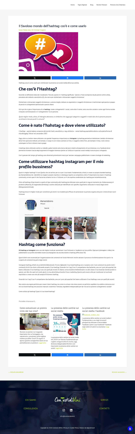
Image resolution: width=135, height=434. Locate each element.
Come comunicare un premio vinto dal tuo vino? (33, 309)
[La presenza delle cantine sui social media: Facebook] (90, 315)
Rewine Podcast (101, 5)
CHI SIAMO (30, 399)
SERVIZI (104, 399)
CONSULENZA (31, 408)
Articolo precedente (15, 372)
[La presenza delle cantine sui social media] (65, 324)
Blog (91, 5)
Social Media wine (25, 30)
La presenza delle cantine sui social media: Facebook (96, 309)
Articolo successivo (119, 372)
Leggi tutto (42, 343)
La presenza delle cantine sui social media (65, 309)
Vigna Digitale (82, 5)
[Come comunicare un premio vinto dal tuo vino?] (34, 321)
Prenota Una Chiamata (117, 5)
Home (73, 5)
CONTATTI (104, 408)
